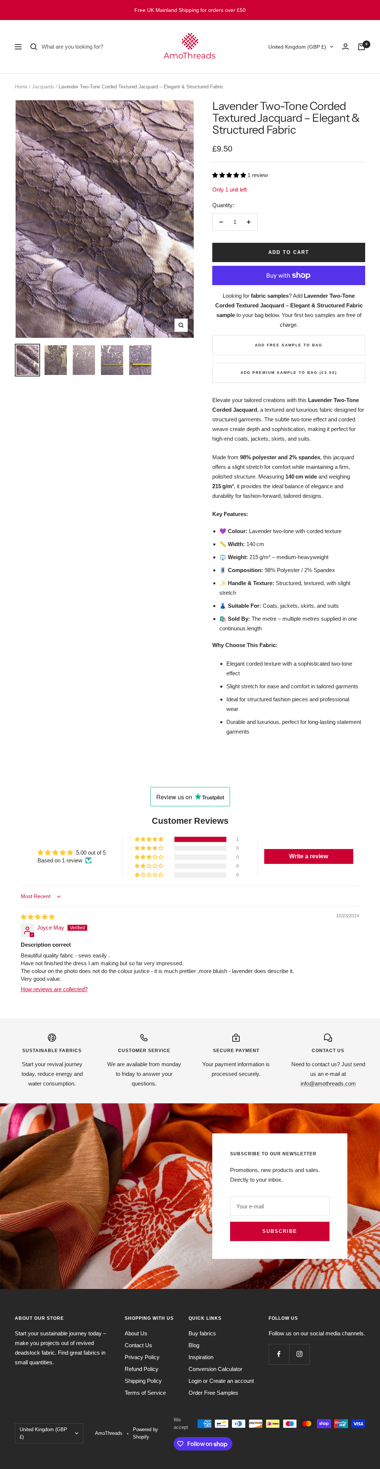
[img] (38, 917)
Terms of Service (145, 1393)
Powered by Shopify (145, 1433)
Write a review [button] (308, 856)
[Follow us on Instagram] (299, 1354)
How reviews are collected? (54, 989)
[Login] (345, 46)
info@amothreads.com (328, 1083)
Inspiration (201, 1357)
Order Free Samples (213, 1393)
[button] (230, 175)
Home (21, 86)
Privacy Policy (142, 1357)
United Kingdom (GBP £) (297, 47)
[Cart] (361, 46)
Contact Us (138, 1345)
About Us (136, 1333)
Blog (194, 1345)
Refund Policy (141, 1369)
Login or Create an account (221, 1381)
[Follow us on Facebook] (279, 1354)
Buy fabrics (202, 1333)
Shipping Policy (143, 1381)
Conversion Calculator (215, 1369)
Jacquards (43, 86)
